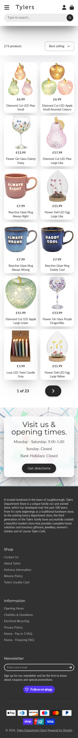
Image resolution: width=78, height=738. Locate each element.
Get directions (39, 468)
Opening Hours (14, 608)
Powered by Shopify (60, 730)
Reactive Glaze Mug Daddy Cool (57, 247)
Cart (71, 7)
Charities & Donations (18, 614)
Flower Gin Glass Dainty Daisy (21, 141)
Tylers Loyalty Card (16, 582)
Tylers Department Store (32, 730)
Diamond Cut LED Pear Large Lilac (57, 141)
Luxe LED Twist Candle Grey (21, 354)
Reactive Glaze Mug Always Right (21, 194)
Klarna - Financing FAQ (19, 640)
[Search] (70, 17)
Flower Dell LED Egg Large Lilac (57, 194)
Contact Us (11, 557)
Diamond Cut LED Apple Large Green (21, 301)
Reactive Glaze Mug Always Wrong (21, 247)
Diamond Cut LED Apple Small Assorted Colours (57, 87)
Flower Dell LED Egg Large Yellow (57, 354)
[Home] (25, 7)
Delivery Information (17, 569)
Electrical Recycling (16, 621)
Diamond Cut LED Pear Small (21, 87)
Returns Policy (13, 576)
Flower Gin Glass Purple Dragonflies (57, 301)
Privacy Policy (13, 627)
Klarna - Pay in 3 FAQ (18, 633)
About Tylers (12, 563)
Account (64, 7)
